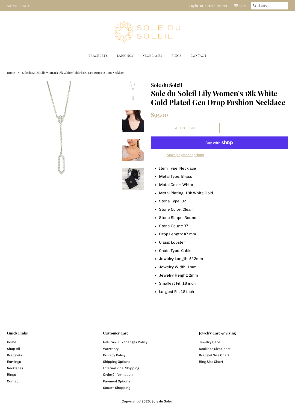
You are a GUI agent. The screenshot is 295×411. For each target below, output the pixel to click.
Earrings (125, 55)
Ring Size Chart (211, 362)
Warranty (111, 349)
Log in (193, 5)
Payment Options (116, 381)
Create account (216, 5)
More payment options (185, 155)
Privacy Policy (114, 355)
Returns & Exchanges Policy (125, 342)
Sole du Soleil (162, 401)
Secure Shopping (116, 388)
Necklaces (152, 55)
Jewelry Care (209, 342)
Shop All (13, 349)
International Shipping (121, 368)
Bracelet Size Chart (214, 355)
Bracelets (98, 55)
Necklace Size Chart (214, 349)
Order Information (118, 375)
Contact (198, 55)
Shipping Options (116, 362)
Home (11, 72)
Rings (176, 55)
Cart (242, 5)
